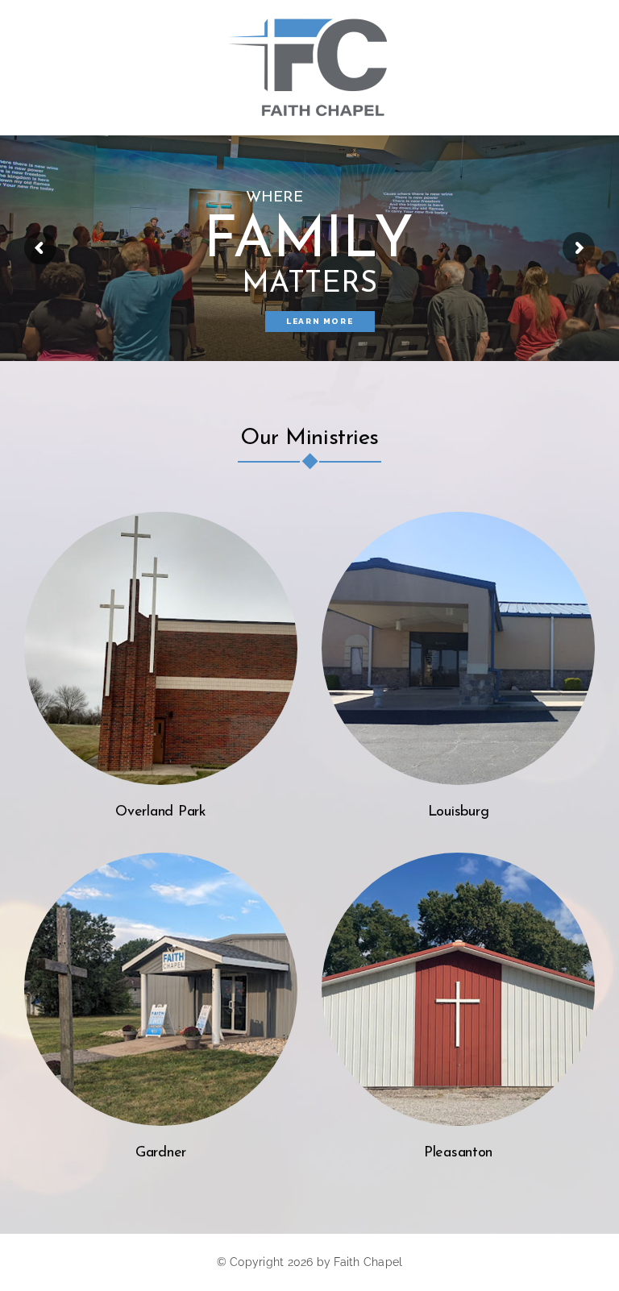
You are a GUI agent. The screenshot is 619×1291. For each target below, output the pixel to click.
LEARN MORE (319, 321)
